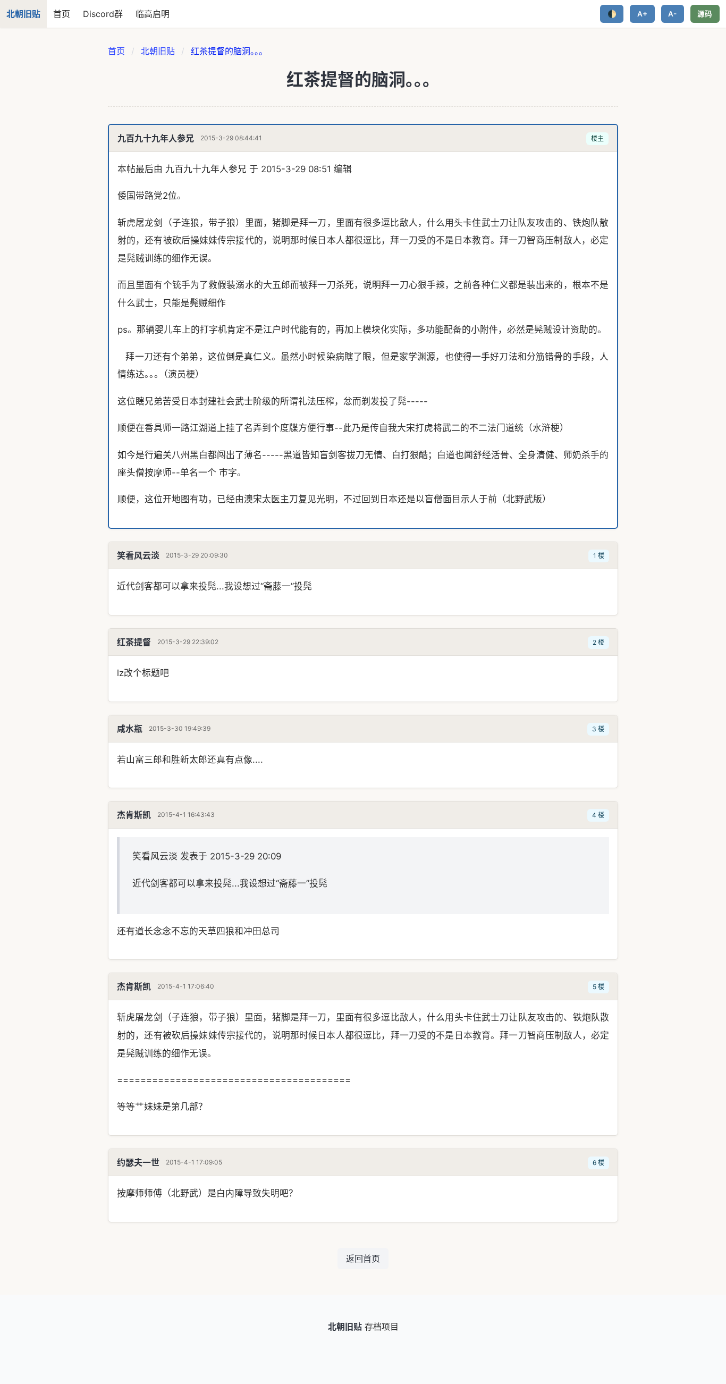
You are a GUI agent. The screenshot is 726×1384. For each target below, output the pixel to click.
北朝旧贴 (158, 51)
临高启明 (153, 14)
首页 (61, 14)
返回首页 (363, 1258)
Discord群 (103, 14)
